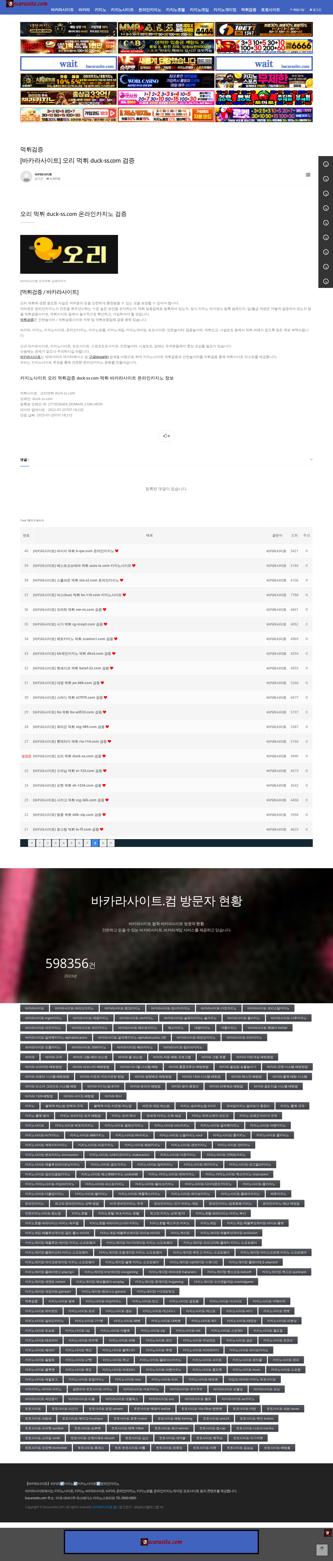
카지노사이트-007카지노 (201, 1164)
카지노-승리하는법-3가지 (198, 1106)
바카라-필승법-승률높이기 (237, 1067)
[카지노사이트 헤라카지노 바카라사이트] (68, 97)
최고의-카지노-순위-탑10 (167, 1213)
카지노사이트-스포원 (286, 1369)
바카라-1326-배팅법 (39, 1096)
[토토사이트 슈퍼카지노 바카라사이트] (264, 46)
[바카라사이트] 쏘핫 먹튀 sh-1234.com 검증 (67, 785)
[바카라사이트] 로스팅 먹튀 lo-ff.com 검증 (66, 829)
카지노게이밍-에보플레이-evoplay (100, 1281)
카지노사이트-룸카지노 (259, 1184)
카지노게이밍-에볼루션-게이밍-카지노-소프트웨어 (60, 1242)
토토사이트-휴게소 (91, 1447)
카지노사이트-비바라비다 (201, 1350)
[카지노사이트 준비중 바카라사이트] (68, 63)
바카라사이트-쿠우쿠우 (186, 1389)
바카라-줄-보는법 (130, 1057)
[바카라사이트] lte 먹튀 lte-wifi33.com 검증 (68, 712)
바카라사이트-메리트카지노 (137, 1027)
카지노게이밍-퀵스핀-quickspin (284, 1272)
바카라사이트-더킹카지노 (219, 1008)
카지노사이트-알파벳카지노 (219, 1125)
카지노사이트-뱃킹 (78, 1369)
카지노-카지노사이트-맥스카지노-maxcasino (237, 1174)
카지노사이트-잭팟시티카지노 (46, 1145)
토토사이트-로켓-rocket (130, 1418)
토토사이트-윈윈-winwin (106, 1408)
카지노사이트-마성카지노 (103, 1301)
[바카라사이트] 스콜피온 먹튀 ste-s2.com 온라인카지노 (76, 580)
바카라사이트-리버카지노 (244, 1037)
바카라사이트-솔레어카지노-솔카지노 (190, 1018)
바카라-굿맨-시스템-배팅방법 (287, 1067)
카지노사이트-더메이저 (269, 1301)
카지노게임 (199, 9)
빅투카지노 (278, 1194)
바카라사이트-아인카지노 (43, 1027)
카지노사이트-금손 (239, 1340)
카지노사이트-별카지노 (91, 1194)
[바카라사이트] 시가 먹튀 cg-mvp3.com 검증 (68, 624)
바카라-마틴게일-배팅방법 (254, 1057)
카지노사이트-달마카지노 (155, 1164)
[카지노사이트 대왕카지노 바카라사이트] (68, 29)
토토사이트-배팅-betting (175, 1418)
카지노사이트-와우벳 (83, 1340)
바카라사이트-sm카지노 (136, 1018)
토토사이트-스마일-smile (42, 1438)
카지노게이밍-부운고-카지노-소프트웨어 (201, 1252)
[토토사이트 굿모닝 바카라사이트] (68, 114)
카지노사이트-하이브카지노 (190, 1194)
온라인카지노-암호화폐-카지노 (230, 1203)
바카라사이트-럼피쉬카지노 (183, 1047)
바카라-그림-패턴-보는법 (90, 1057)
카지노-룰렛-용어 (37, 1115)
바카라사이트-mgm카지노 (43, 1018)
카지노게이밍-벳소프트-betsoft (229, 1272)
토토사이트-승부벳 (87, 1428)
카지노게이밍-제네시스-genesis (104, 1291)
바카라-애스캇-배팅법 (246, 1076)
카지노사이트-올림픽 (40, 1360)
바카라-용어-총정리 (185, 1086)
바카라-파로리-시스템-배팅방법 (47, 1076)
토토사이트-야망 (244, 1408)
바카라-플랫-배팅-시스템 (290, 1076)
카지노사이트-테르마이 (41, 1340)
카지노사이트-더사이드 (225, 1301)
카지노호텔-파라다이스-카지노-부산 (221, 1213)
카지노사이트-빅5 (203, 1320)
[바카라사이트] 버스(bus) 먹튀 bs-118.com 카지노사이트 (78, 594)
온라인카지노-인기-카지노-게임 (176, 1203)
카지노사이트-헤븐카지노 (142, 1145)
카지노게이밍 (225, 9)
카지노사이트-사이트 (207, 1360)
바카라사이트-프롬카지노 (43, 1047)
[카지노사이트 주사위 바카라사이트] (166, 97)
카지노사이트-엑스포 (200, 1311)
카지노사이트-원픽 (62, 1301)
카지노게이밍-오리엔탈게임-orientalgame (223, 1281)
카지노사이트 (122, 9)
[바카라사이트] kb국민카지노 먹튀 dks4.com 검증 (72, 653)
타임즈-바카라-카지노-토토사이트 (252, 1379)
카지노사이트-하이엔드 (41, 1311)
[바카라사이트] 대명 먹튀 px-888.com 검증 (67, 682)
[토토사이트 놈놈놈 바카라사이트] (264, 80)
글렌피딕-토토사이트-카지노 (93, 1389)
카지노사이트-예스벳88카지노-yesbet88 (109, 1174)
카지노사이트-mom (246, 1369)
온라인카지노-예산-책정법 (281, 1203)
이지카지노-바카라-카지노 (43, 1389)
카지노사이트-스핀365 (227, 1330)
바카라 (84, 9)
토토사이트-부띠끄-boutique (82, 1418)
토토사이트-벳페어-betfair (152, 1408)
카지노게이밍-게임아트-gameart (48, 1291)
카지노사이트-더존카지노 (178, 1154)
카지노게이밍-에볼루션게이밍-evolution (228, 1233)
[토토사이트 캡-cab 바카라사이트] (166, 46)
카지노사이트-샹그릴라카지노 (250, 1164)
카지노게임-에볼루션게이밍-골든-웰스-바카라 (57, 1233)
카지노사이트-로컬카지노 (86, 1379)
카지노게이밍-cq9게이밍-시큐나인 (194, 1262)
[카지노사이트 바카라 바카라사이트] (27, 10)
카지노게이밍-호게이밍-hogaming (159, 1281)
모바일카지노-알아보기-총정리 (248, 1106)
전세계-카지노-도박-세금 (164, 1115)
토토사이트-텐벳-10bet (127, 1428)
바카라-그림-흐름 (214, 1057)
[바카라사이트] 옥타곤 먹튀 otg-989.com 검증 (69, 726)
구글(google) (98, 356)
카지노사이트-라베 (122, 1340)
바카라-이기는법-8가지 (103, 1086)
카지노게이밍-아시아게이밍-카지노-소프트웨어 (139, 1242)
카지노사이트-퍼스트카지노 (104, 1184)
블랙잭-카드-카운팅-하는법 (113, 1106)
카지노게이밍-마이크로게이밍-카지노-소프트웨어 (60, 1262)
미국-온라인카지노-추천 (126, 1203)
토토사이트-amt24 (216, 1418)
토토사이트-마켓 (204, 1447)
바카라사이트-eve (161, 1399)
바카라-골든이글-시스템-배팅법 (276, 1086)
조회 (294, 535)
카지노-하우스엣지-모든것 (210, 1115)
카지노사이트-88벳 (127, 1320)
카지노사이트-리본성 (282, 1320)
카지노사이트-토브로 (40, 1330)
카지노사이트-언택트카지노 (226, 1154)
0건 (40, 179)
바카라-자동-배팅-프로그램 (172, 1057)
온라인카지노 (149, 9)
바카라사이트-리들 (82, 1399)
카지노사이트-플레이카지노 (240, 1194)
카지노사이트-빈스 (145, 1301)
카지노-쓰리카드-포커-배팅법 (80, 1115)
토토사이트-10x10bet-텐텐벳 (201, 1408)
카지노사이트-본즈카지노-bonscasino (51, 1154)
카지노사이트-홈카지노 (229, 1135)
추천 (306, 535)
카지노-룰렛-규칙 (292, 1106)
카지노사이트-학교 (116, 1360)
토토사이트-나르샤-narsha (255, 1428)
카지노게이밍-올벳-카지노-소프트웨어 (132, 1262)
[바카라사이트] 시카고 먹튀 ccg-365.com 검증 (69, 800)
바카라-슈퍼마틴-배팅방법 (43, 1067)
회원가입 (298, 9)
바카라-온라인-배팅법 (145, 1086)
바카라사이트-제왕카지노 (91, 1018)
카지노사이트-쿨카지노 (272, 1135)
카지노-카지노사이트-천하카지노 (171, 1174)
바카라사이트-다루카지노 (289, 1018)
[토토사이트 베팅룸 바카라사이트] (68, 46)
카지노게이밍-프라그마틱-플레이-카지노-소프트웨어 (220, 1242)
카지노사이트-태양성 (241, 1320)
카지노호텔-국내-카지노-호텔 (118, 1213)
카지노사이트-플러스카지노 (154, 1184)
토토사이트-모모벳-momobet (46, 1447)
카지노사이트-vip (77, 1330)
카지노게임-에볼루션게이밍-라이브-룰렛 (255, 1223)
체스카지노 (176, 1027)
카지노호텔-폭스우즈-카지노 (170, 1223)
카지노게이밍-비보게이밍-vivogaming (111, 1272)
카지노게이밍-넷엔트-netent (45, 1281)
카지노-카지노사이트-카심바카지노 (50, 1184)
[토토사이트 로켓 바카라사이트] (264, 114)
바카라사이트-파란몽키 (41, 1399)
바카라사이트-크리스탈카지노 (268, 1008)
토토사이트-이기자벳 (248, 1438)
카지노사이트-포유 (82, 1311)
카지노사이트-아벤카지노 (268, 1125)
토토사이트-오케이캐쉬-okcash (93, 1438)
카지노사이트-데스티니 (159, 1311)
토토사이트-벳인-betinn (257, 1418)
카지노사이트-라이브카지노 (248, 1350)
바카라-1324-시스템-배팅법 (201, 1076)
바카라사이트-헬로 (198, 1399)
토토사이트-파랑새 (38, 1418)
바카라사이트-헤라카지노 (135, 1047)
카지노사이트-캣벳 (276, 1311)
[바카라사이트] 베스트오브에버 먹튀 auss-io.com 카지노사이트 (82, 565)
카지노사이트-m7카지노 (42, 1135)
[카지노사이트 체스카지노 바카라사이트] (166, 114)
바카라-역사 (113, 1096)
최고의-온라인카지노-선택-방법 (77, 1203)
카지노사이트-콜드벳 (207, 1369)
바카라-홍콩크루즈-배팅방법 (189, 1067)
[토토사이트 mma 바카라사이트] (166, 29)
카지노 (100, 9)
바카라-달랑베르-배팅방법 (153, 1076)
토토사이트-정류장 (169, 1447)
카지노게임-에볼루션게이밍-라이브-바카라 (130, 1233)
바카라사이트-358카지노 (89, 1047)
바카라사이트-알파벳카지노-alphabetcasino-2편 (132, 1037)
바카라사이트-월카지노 (243, 1018)
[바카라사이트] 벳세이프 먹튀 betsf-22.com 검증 (71, 668)
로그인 (316, 9)
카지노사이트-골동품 (184, 1301)
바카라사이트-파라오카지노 (74, 1008)
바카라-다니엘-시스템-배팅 (139, 1067)
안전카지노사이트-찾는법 (43, 1213)
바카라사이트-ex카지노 (238, 1399)
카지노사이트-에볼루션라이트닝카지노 (52, 1164)
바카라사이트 (62, 9)
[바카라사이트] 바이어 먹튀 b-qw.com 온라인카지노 (74, 550)
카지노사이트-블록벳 (40, 1369)
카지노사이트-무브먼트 (199, 1340)
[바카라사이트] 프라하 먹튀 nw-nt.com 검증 (68, 609)
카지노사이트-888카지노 (87, 1135)
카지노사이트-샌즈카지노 (189, 1145)
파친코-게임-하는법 (156, 1106)
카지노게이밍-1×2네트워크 (156, 1291)
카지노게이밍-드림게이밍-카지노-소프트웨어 (130, 1252)
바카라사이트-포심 (267, 1389)
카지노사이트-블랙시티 (118, 1350)
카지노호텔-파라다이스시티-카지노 (114, 1223)
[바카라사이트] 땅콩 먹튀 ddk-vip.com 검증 (67, 814)
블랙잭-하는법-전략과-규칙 (64, 1106)
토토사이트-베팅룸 (277, 1447)
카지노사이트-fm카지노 (132, 1135)
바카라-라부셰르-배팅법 (226, 1086)
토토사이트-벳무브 (209, 1438)
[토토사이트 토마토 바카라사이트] (264, 97)
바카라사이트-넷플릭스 (122, 1399)
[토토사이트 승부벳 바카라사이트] (166, 63)
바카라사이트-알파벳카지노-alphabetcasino (56, 1037)
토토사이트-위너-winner (172, 1428)
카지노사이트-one (128, 1379)
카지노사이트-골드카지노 (109, 1164)
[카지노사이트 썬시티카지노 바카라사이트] (68, 80)
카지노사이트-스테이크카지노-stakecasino (119, 1154)
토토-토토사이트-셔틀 (130, 1447)
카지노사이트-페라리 (40, 1350)
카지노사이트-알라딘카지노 (44, 1320)
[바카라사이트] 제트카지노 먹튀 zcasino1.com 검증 (73, 638)
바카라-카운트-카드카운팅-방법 (102, 1076)
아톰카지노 (229, 1027)
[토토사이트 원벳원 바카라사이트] (264, 29)
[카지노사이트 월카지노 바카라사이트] (166, 80)
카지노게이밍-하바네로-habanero (172, 1272)
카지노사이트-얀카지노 (234, 1145)
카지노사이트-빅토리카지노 (74, 1125)
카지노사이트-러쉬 (164, 1379)
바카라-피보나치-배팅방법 (91, 1067)
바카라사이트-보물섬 (228, 1389)
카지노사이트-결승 (119, 1311)
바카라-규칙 (53, 1057)
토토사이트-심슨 (136, 1438)
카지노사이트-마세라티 (118, 1369)
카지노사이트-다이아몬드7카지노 (208, 1184)
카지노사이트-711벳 (89, 1320)
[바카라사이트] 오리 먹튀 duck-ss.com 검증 (67, 756)
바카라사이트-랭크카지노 (122, 1008)
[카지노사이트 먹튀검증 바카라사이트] (166, 254)
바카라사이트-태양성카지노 (196, 1037)
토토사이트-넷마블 (172, 1438)
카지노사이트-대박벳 (166, 1320)
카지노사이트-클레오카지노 (124, 1125)
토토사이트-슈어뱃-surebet (44, 1428)
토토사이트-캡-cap (212, 1428)
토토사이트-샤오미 (65, 1408)
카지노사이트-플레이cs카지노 (161, 1360)
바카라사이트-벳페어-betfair (268, 1027)
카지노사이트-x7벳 (78, 1360)
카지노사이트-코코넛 (278, 1340)
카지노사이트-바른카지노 (164, 1369)
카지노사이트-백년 (78, 1350)
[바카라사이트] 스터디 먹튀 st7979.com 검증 (68, 697)
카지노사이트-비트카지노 (96, 1145)
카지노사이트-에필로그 (41, 1379)
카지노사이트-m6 (188, 1330)
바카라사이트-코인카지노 (90, 1027)
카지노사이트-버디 (239, 1311)
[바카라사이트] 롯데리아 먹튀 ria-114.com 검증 (70, 741)
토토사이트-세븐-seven (283, 1408)
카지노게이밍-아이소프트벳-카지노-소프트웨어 (273, 1252)
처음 (31, 843)
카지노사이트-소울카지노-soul (180, 1135)
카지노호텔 (175, 9)
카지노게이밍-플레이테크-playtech (253, 1262)
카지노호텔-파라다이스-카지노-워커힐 (52, 1223)
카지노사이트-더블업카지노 (44, 1194)
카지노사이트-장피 (286, 1360)
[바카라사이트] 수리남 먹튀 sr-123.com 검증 (68, 770)
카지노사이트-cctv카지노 (172, 1125)
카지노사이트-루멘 (159, 1350)
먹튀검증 (248, 9)
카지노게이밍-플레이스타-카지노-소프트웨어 (56, 1252)
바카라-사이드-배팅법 (79, 1096)
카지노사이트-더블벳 (115, 1330)
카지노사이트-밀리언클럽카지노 (47, 1174)
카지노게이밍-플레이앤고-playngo (49, 1272)
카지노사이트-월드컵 (268, 1330)
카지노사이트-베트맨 (203, 1379)
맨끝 (111, 843)
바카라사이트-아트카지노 (141, 1389)
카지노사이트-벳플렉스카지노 (139, 1194)
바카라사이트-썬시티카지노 (170, 1008)
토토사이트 (270, 9)
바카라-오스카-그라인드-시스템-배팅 (51, 1086)
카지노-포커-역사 (124, 1115)
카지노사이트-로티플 (247, 1360)
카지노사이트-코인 (159, 1340)
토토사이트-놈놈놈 (240, 1447)
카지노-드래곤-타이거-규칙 (258, 1115)
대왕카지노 (202, 1027)
